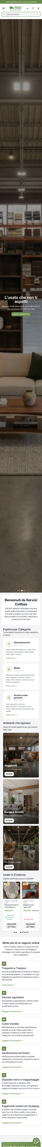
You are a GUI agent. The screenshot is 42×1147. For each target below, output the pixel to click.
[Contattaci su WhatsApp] (36, 1141)
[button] (17, 590)
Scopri (9, 774)
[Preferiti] (33, 8)
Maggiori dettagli (12, 925)
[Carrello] (38, 8)
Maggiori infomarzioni (11, 1011)
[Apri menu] (3, 8)
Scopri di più (7, 985)
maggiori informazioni (11, 1040)
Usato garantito (21, 314)
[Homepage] (15, 8)
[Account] (27, 8)
